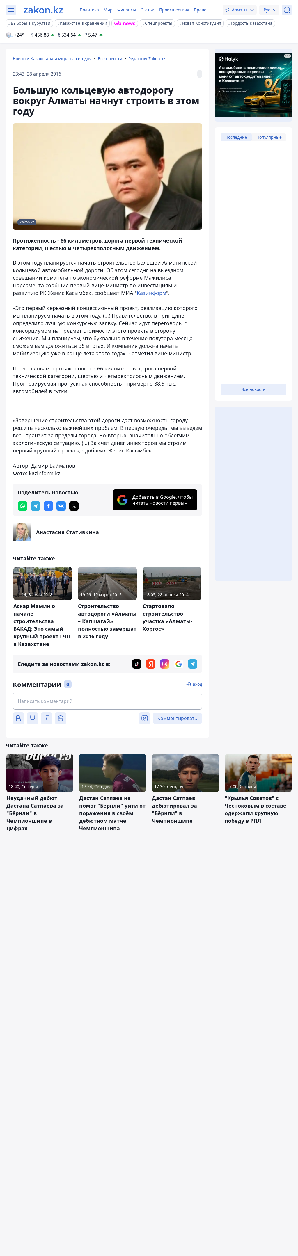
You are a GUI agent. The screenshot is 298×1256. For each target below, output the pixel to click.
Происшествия (174, 10)
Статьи (148, 10)
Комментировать (177, 718)
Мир (108, 10)
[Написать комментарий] (107, 701)
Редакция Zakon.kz (146, 58)
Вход (197, 684)
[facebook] (48, 506)
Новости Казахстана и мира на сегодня (52, 58)
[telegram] (35, 506)
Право (200, 10)
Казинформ (151, 292)
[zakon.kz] (43, 9)
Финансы (126, 10)
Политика (89, 10)
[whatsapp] (22, 506)
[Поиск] (287, 10)
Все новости (110, 58)
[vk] (61, 506)
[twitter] (74, 506)
